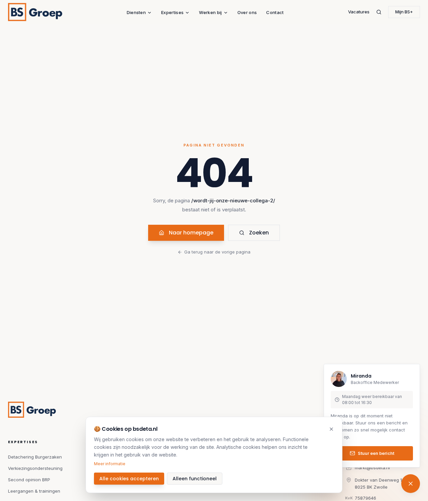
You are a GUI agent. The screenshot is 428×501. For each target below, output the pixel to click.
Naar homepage (191, 232)
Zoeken (259, 232)
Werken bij (210, 12)
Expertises (172, 12)
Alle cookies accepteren (129, 478)
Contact (275, 12)
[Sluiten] (331, 429)
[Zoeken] (378, 12)
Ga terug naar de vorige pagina (217, 252)
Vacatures (358, 11)
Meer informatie (109, 463)
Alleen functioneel (195, 478)
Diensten (136, 12)
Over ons (247, 12)
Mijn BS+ (404, 11)
